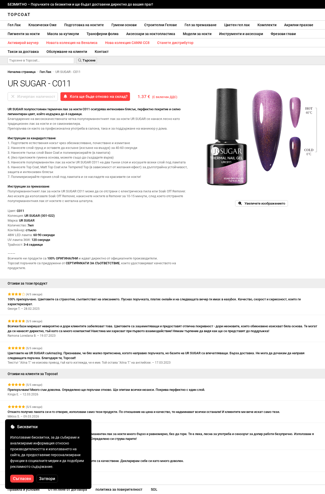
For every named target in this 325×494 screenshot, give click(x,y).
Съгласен (22, 478)
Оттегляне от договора (67, 489)
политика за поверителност (118, 489)
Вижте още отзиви (22, 476)
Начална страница (22, 72)
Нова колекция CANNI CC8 (127, 43)
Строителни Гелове (160, 25)
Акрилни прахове (298, 25)
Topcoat (19, 14)
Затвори (47, 478)
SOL (154, 489)
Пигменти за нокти (24, 34)
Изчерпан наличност (35, 96)
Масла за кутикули (63, 34)
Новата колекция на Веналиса (72, 43)
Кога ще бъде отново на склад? (97, 96)
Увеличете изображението (263, 203)
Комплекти (267, 25)
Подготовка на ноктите (84, 25)
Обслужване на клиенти (66, 52)
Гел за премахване (201, 25)
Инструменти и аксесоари (241, 34)
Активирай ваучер (23, 43)
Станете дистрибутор (175, 43)
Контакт (102, 52)
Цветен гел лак (237, 25)
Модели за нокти (197, 34)
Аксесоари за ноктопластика (150, 34)
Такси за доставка (23, 52)
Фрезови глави (283, 34)
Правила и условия (24, 489)
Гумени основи (124, 25)
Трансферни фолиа (103, 34)
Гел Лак (14, 25)
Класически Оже (42, 25)
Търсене (88, 60)
